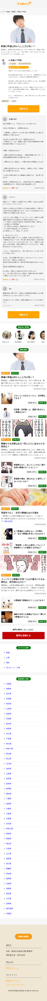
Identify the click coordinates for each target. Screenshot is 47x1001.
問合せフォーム (12, 968)
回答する (23, 109)
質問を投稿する (23, 635)
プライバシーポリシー (15, 985)
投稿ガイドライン (13, 981)
